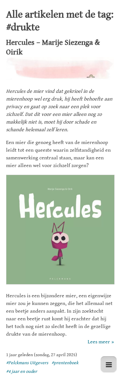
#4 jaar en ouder (21, 371)
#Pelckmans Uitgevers (27, 362)
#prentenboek (65, 362)
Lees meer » (101, 342)
